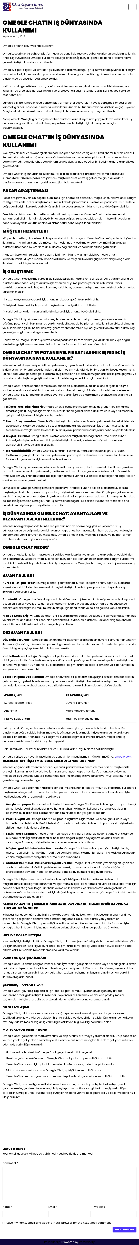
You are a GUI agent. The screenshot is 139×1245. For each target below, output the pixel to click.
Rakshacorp (52, 1242)
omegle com (123, 757)
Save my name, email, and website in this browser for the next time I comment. (59, 1223)
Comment (10, 1163)
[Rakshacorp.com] (23, 6)
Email (52, 1207)
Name (8, 1207)
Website (99, 1207)
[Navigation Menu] (132, 7)
